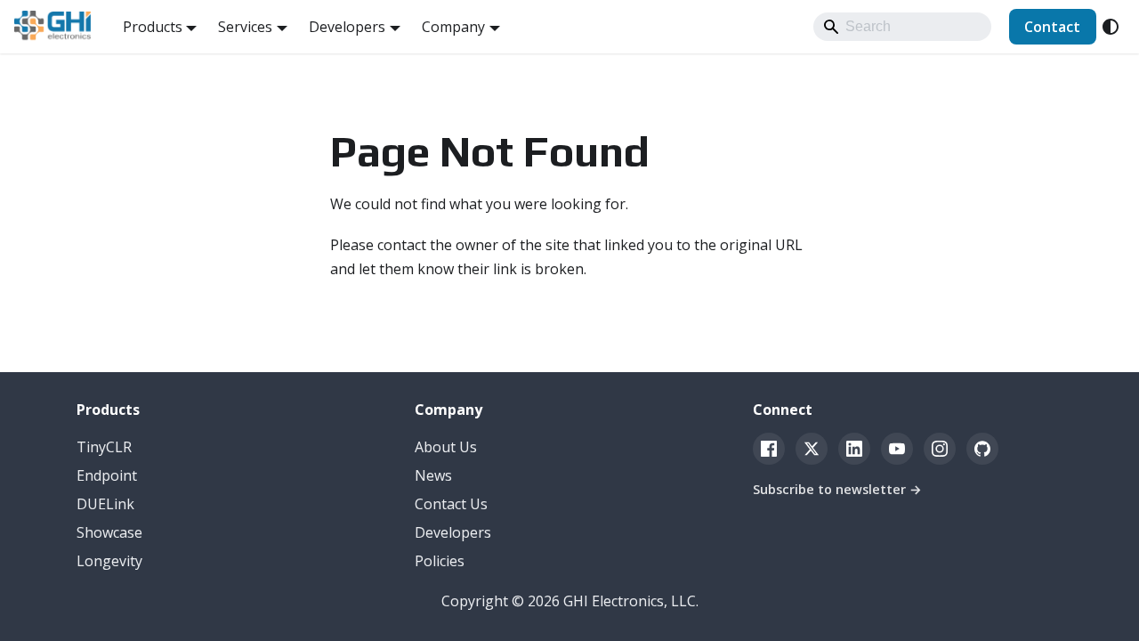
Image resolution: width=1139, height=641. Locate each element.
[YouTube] (897, 449)
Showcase (109, 532)
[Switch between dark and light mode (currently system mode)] (1110, 26)
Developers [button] (347, 27)
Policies (439, 561)
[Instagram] (940, 449)
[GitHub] (982, 449)
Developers (453, 532)
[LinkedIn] (854, 449)
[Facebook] (769, 449)
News (433, 475)
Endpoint (107, 475)
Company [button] (453, 27)
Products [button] (152, 27)
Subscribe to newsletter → (837, 489)
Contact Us (451, 504)
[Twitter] (812, 449)
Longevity (109, 561)
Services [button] (245, 27)
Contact (1052, 27)
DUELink (105, 504)
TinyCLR (104, 447)
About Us (446, 447)
